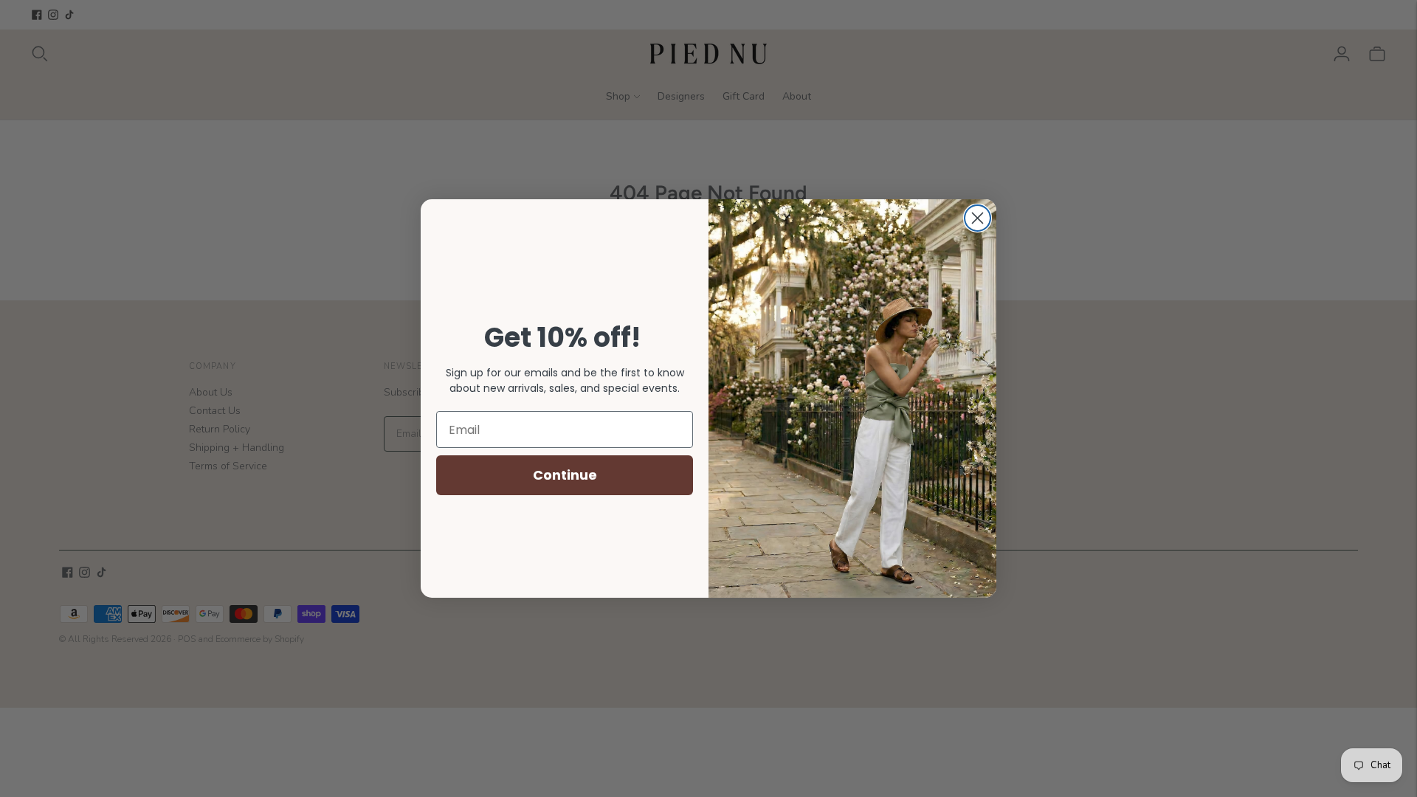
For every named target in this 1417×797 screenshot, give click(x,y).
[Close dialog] (977, 218)
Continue (565, 475)
